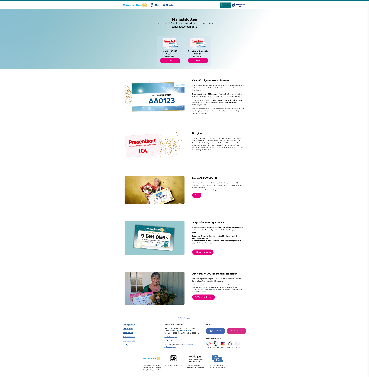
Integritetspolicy (129, 341)
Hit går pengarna (203, 252)
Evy (197, 195)
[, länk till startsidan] (136, 5)
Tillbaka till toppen (184, 318)
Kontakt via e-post (171, 337)
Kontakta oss (128, 333)
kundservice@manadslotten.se (180, 331)
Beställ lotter (128, 329)
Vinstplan (126, 345)
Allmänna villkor (129, 337)
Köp (170, 60)
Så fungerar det (129, 325)
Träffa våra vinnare (203, 297)
